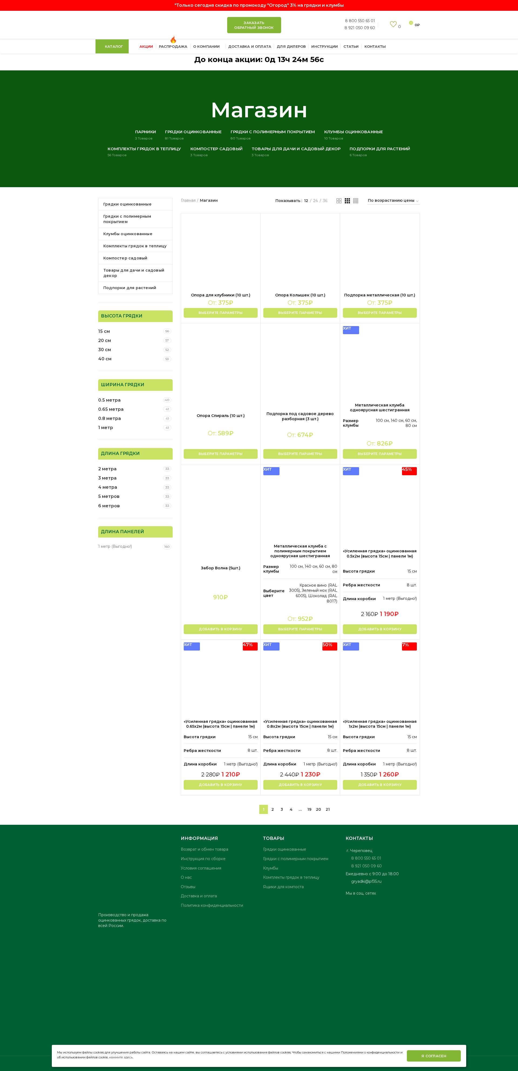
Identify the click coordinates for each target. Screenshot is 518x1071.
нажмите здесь (120, 1057)
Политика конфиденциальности (212, 905)
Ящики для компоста (283, 886)
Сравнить (253, 225)
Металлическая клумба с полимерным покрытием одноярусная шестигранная (300, 551)
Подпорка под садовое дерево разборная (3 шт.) (300, 416)
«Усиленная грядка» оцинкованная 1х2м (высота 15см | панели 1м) (380, 724)
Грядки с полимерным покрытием (295, 858)
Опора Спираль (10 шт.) (221, 415)
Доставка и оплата (199, 896)
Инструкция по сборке (203, 858)
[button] (221, 629)
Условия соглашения (201, 868)
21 (328, 809)
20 (318, 809)
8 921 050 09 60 (360, 27)
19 (309, 809)
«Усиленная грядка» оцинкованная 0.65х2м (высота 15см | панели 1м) (220, 724)
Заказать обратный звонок (254, 25)
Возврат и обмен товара (204, 849)
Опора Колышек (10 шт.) (300, 295)
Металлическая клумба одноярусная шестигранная (380, 407)
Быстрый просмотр (253, 237)
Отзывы (188, 886)
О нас (186, 877)
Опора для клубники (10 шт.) (220, 295)
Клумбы (270, 868)
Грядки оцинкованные (284, 849)
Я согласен (433, 1056)
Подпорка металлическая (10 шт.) (379, 295)
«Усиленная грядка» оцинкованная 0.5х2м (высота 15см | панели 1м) (380, 553)
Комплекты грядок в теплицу (291, 877)
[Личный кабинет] (382, 24)
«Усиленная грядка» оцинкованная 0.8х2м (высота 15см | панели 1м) (300, 724)
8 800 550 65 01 (360, 20)
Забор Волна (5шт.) (220, 568)
